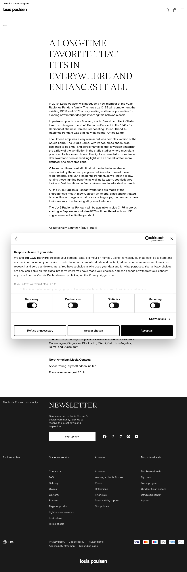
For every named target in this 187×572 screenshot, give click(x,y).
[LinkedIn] (120, 436)
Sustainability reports (107, 500)
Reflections (101, 488)
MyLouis (146, 477)
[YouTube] (136, 436)
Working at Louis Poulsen (109, 477)
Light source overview (62, 512)
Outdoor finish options (153, 488)
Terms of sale (56, 523)
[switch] (73, 305)
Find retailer (56, 517)
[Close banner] (171, 238)
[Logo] (15, 12)
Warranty (54, 494)
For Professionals (151, 471)
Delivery (53, 483)
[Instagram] (112, 436)
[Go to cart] (175, 10)
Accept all (147, 330)
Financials (101, 494)
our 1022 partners (37, 257)
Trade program (149, 483)
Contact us (55, 471)
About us (100, 471)
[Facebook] (104, 436)
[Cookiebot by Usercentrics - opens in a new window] (148, 238)
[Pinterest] (128, 436)
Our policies (102, 506)
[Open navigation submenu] (181, 12)
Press (98, 483)
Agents (145, 500)
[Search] (167, 10)
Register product (58, 506)
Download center (151, 494)
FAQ (51, 477)
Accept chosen (93, 330)
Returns (53, 500)
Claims (53, 488)
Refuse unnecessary (40, 330)
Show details (157, 318)
